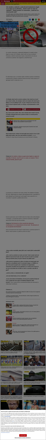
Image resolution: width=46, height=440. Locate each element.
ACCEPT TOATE (23, 435)
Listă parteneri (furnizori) (5, 432)
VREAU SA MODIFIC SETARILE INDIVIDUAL (23, 437)
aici (13, 421)
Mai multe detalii (7, 416)
